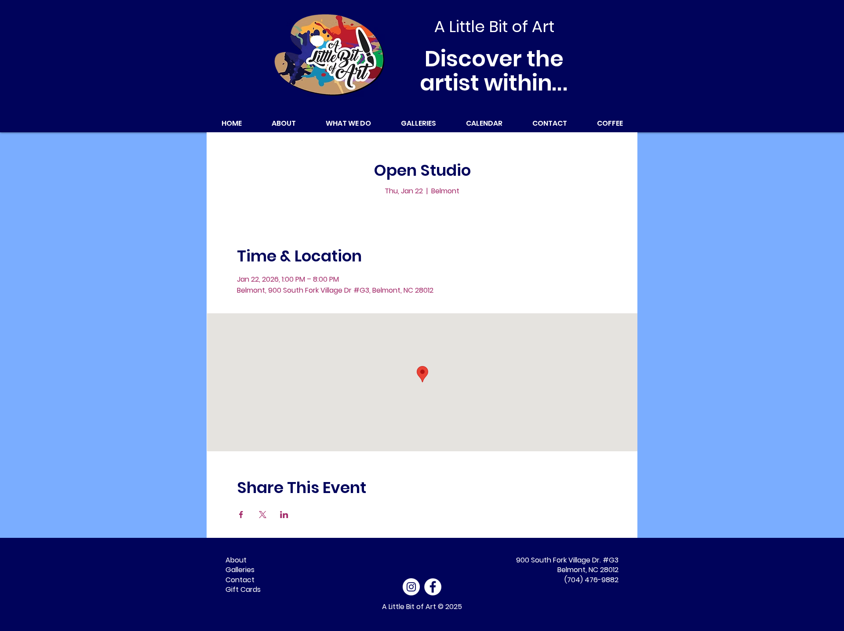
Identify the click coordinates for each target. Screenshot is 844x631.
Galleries (240, 570)
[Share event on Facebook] (241, 514)
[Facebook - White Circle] (432, 586)
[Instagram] (411, 586)
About (236, 560)
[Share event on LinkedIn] (284, 514)
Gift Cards (243, 589)
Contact (240, 580)
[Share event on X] (262, 514)
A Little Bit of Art (409, 607)
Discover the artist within (494, 70)
